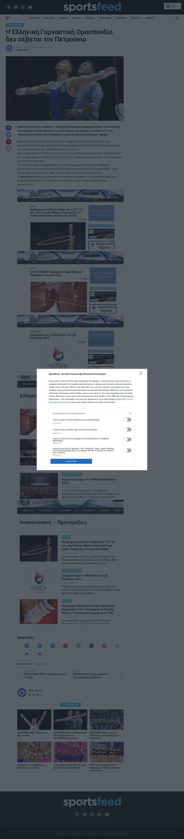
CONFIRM (71, 461)
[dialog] (92, 419)
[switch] (127, 420)
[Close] (141, 374)
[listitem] (92, 413)
